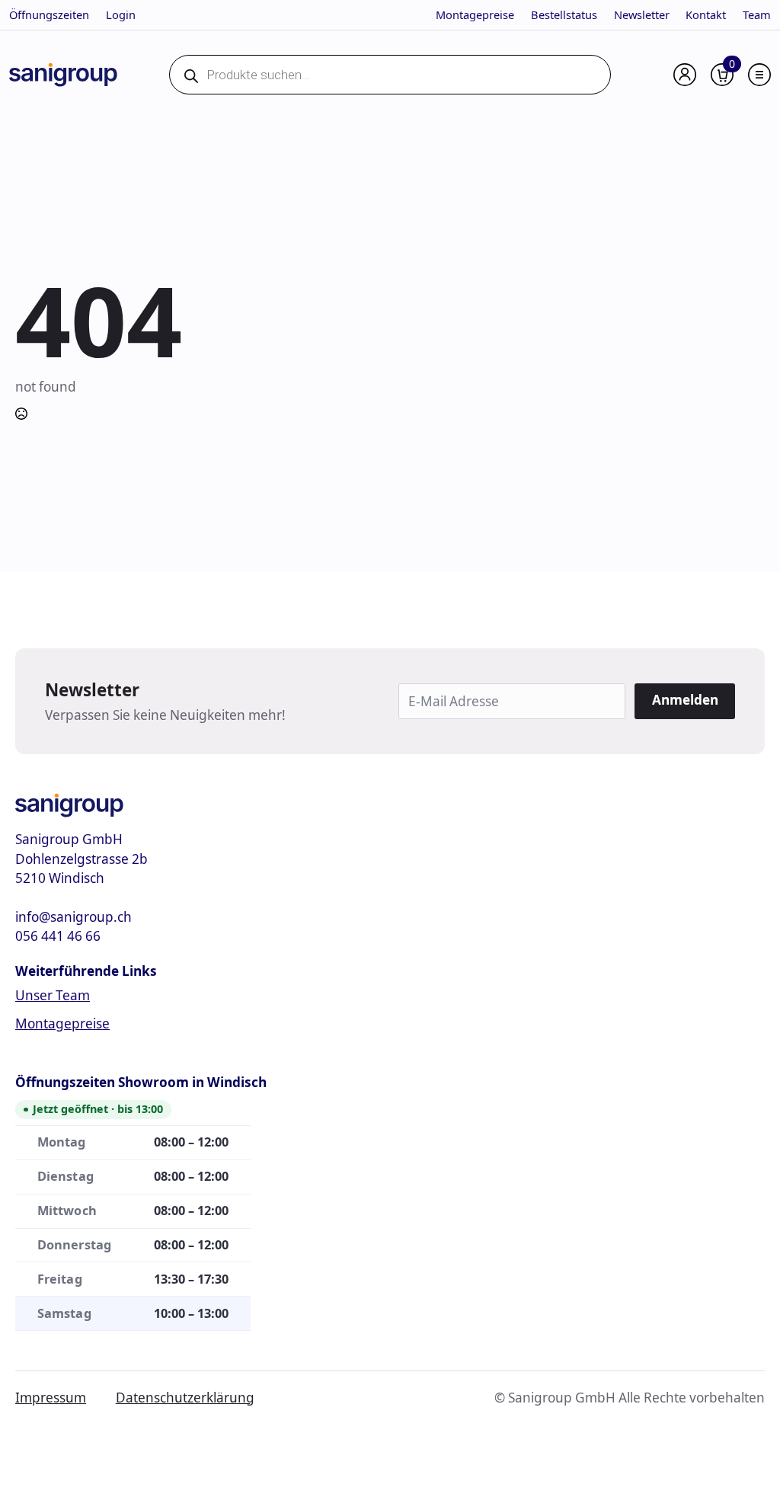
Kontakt (706, 14)
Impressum (50, 1397)
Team (757, 14)
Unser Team (52, 995)
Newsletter (642, 14)
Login (121, 14)
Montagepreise (475, 14)
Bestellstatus (564, 14)
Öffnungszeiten (49, 14)
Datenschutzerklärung (185, 1397)
